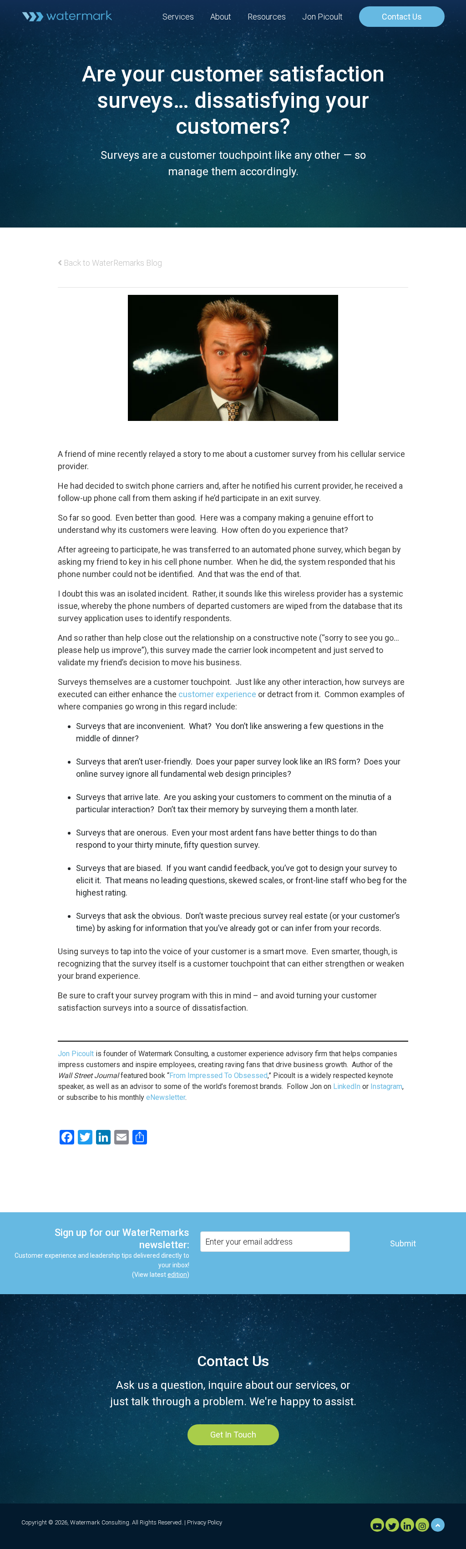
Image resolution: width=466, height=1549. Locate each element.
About (220, 16)
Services (178, 16)
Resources (267, 16)
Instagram (386, 1086)
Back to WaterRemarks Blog (112, 263)
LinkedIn (346, 1086)
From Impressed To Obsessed (218, 1075)
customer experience (217, 694)
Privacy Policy (204, 1522)
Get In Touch (233, 1434)
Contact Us (402, 16)
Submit (403, 1243)
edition (177, 1274)
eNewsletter (165, 1097)
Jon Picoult (322, 16)
